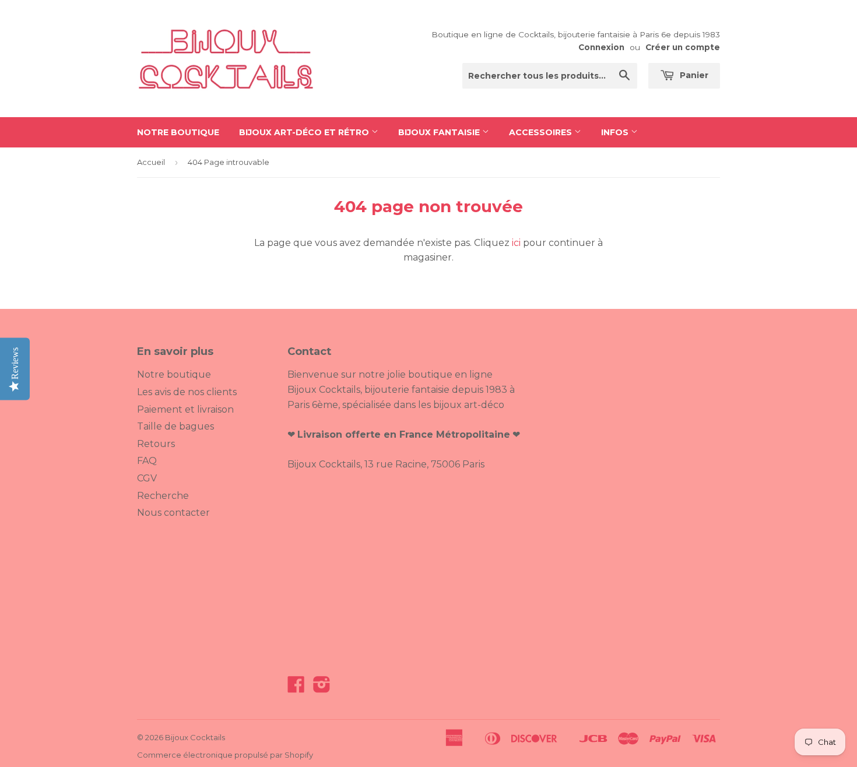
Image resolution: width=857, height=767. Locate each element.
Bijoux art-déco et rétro (305, 132)
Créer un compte (682, 47)
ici (516, 242)
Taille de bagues (175, 426)
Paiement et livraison (185, 409)
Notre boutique (178, 132)
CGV (147, 478)
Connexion (601, 47)
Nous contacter (173, 512)
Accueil (151, 162)
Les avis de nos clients (187, 391)
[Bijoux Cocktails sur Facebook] (296, 688)
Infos (616, 132)
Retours (156, 443)
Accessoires (541, 132)
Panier (692, 75)
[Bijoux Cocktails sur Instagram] (322, 688)
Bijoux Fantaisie (440, 132)
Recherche (163, 495)
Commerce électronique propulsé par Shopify (225, 754)
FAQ (147, 460)
